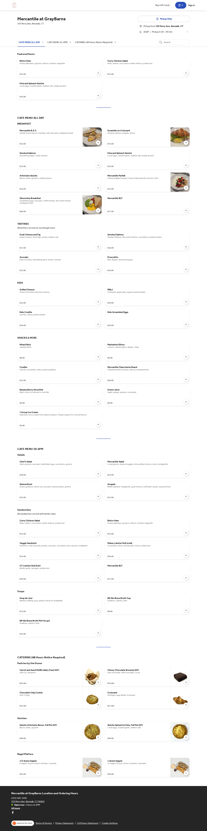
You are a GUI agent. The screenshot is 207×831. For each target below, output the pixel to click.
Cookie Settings (110, 823)
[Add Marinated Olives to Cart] (186, 357)
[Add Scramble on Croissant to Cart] (186, 142)
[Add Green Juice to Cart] (186, 402)
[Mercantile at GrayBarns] (14, 5)
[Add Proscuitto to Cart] (186, 269)
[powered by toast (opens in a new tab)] (23, 823)
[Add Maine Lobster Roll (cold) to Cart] (186, 555)
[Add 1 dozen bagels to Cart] (186, 773)
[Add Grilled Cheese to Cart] (98, 302)
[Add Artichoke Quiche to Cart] (98, 188)
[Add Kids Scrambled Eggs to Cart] (186, 324)
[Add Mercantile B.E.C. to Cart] (98, 142)
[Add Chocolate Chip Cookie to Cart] (98, 705)
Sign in (191, 5)
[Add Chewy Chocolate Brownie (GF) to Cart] (186, 682)
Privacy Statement (64, 823)
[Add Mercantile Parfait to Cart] (186, 188)
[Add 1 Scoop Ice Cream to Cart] (98, 424)
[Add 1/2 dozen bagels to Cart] (98, 773)
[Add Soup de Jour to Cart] (98, 610)
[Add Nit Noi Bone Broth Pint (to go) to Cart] (98, 633)
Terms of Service (43, 823)
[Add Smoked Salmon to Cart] (98, 165)
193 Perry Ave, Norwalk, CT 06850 (27, 801)
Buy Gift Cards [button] (162, 5)
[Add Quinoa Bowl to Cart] (98, 496)
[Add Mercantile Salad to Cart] (186, 474)
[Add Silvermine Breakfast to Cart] (98, 210)
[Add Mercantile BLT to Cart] (186, 210)
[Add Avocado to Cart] (98, 269)
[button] (31, 42)
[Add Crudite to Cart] (98, 379)
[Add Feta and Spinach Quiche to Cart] (98, 95)
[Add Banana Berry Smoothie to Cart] (98, 402)
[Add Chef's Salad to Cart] (98, 474)
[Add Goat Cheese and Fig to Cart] (98, 247)
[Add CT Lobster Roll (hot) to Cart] (98, 578)
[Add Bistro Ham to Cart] (98, 73)
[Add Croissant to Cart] (186, 705)
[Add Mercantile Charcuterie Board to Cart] (186, 379)
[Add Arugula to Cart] (186, 496)
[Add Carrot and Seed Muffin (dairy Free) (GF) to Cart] (98, 682)
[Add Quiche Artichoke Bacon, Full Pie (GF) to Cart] (98, 737)
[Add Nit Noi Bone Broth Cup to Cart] (186, 610)
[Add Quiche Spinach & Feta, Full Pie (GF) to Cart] (186, 737)
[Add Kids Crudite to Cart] (98, 324)
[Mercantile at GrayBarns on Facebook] (12, 813)
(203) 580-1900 (19, 798)
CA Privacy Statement (87, 823)
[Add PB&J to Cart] (186, 302)
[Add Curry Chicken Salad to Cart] (186, 73)
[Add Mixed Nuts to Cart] (98, 357)
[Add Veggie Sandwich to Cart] (98, 555)
